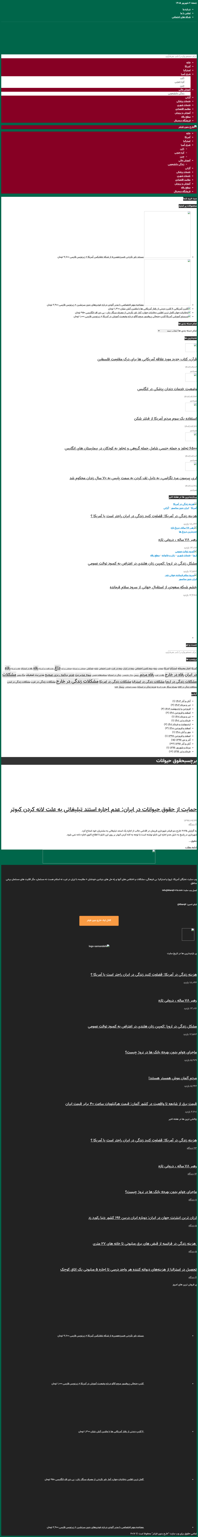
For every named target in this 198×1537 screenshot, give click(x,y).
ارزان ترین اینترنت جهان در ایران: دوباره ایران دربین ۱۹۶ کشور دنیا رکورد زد (142, 1218)
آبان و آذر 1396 (183, 744)
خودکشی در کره (66, 668)
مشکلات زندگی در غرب (43, 682)
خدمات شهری (184, 105)
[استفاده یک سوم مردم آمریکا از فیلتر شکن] (191, 411)
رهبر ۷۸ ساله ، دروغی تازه (177, 540)
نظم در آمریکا (161, 687)
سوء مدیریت (83, 675)
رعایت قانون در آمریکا (46, 668)
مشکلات (9, 674)
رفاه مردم (147, 675)
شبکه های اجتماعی (181, 17)
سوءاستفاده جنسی (99, 675)
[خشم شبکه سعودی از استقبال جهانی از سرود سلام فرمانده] (181, 575)
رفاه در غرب (159, 675)
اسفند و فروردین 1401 (180, 713)
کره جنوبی (179, 82)
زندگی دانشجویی (176, 94)
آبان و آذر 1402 (183, 701)
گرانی (188, 97)
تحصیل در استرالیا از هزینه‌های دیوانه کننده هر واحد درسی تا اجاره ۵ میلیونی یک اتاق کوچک (128, 1270)
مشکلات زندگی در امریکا (115, 682)
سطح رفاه (186, 117)
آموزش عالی (185, 90)
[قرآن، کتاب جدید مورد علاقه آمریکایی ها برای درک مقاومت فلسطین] (191, 351)
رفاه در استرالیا (27, 668)
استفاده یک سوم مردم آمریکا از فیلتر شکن (165, 419)
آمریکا (188, 66)
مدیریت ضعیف (35, 675)
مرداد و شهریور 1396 (180, 748)
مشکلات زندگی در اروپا (181, 682)
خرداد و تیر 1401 (183, 721)
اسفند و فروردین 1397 (179, 736)
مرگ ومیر (21, 675)
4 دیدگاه (193, 825)
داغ (57, 668)
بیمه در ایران (128, 668)
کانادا (116, 687)
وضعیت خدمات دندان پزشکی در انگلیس (167, 389)
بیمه (155, 668)
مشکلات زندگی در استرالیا (148, 681)
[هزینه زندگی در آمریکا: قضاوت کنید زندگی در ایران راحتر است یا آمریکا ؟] (185, 504)
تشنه (96, 668)
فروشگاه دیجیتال (182, 121)
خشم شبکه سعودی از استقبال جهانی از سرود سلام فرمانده (153, 587)
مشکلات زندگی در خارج (77, 681)
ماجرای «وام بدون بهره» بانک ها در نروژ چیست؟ (161, 1052)
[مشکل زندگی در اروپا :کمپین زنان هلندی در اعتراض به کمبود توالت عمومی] (186, 552)
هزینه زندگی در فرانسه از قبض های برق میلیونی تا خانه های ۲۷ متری (145, 1244)
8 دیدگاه (193, 1200)
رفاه (36, 668)
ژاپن (182, 78)
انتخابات (160, 668)
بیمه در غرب (116, 668)
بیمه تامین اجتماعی (144, 668)
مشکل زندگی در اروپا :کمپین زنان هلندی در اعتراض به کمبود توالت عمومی (142, 564)
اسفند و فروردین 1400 (180, 728)
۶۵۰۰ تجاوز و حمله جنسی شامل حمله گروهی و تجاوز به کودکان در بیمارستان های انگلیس (131, 448)
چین (182, 86)
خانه (188, 63)
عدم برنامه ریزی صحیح (59, 675)
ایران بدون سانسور (180, 508)
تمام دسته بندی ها (187, 331)
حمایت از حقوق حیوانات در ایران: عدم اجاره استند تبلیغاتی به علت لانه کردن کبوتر (103, 809)
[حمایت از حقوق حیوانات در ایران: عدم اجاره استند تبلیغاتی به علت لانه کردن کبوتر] (173, 798)
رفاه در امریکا (15, 668)
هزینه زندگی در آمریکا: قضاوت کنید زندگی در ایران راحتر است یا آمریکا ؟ (144, 516)
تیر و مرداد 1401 (183, 717)
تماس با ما (185, 13)
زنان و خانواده (168, 556)
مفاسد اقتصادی (183, 109)
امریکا (166, 668)
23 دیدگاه (192, 1148)
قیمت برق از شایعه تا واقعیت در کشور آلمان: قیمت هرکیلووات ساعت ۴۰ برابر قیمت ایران (131, 1104)
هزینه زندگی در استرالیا (146, 687)
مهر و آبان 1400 (183, 732)
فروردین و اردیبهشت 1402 (178, 709)
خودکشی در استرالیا (79, 668)
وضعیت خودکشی (131, 687)
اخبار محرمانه (184, 669)
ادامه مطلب (191, 848)
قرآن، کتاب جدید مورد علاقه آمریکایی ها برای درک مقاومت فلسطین (147, 359)
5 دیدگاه (193, 1226)
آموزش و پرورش (183, 113)
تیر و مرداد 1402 (183, 705)
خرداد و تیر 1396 (182, 752)
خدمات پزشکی (183, 101)
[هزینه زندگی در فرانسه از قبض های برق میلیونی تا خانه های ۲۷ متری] (191, 1236)
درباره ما (187, 9)
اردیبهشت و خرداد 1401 (179, 725)
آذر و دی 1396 (183, 740)
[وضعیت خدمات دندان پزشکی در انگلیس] (191, 381)
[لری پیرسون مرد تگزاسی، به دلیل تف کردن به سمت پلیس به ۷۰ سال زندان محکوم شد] (191, 470)
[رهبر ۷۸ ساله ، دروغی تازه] (184, 528)
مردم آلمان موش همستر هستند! (172, 1078)
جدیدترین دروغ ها (188, 532)
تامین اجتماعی (105, 668)
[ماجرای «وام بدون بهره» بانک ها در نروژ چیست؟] (191, 1044)
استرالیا (187, 70)
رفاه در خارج (174, 675)
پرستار (121, 687)
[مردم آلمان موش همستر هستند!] (191, 1070)
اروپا (195, 556)
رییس (136, 675)
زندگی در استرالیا (114, 675)
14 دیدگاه (192, 1174)
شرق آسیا (186, 74)
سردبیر (193, 371)
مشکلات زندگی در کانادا (187, 687)
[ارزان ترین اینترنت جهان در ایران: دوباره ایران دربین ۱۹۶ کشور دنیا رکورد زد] (191, 1210)
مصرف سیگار (171, 687)
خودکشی (90, 668)
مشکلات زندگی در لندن (18, 682)
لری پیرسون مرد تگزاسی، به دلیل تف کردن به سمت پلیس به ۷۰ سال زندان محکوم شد (133, 478)
